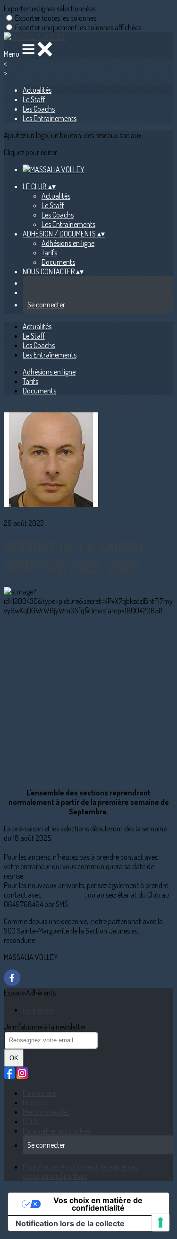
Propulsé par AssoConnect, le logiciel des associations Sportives (80, 1171)
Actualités (37, 90)
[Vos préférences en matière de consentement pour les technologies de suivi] (160, 1222)
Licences (35, 1102)
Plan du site (39, 1093)
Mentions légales (46, 1112)
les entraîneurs (64, 894)
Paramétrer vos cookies (57, 1130)
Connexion (38, 1009)
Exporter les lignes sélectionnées (49, 8)
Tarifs (49, 252)
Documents (58, 262)
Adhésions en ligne (68, 243)
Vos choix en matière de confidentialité (98, 1204)
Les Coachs (39, 108)
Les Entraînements (49, 118)
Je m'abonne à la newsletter (45, 1026)
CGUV (31, 1121)
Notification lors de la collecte (70, 1223)
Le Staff (34, 99)
